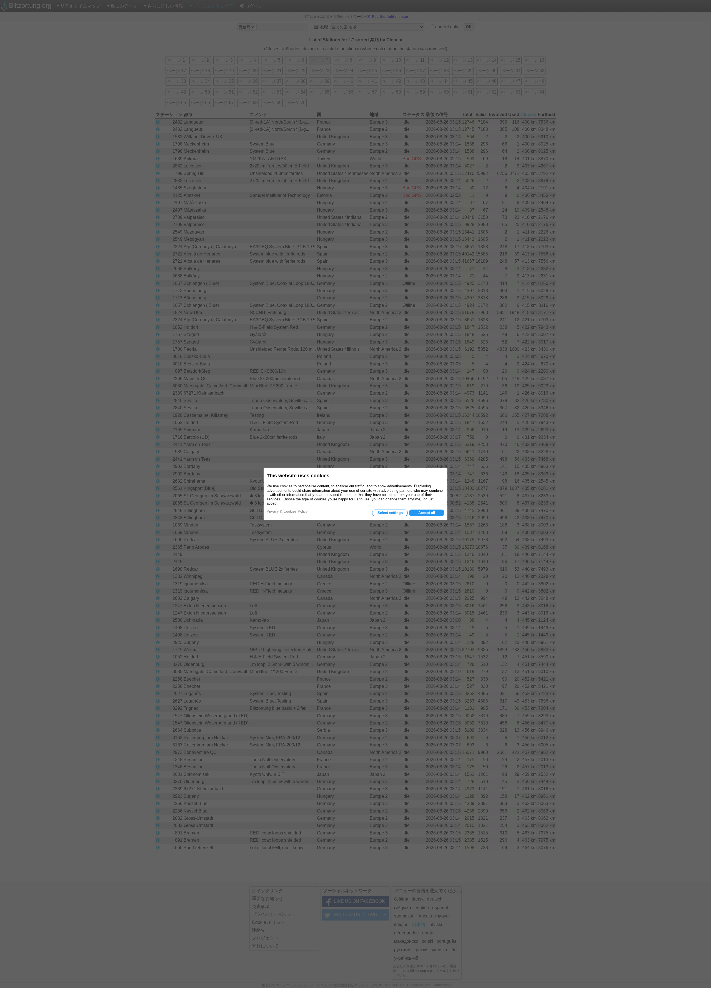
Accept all (426, 513)
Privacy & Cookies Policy (287, 511)
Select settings (390, 513)
